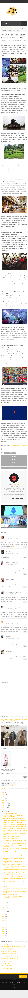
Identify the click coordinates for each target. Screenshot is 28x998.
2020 (3, 914)
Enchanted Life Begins (17, 982)
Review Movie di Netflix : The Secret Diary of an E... (15, 822)
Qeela (7, 537)
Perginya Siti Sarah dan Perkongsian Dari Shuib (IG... (15, 874)
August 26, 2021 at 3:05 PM (12, 564)
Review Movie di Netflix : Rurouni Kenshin (12, 864)
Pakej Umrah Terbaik (6, 961)
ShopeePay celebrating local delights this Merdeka (14, 824)
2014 (3, 926)
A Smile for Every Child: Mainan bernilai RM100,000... (15, 820)
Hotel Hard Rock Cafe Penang (8, 949)
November (5, 805)
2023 (3, 798)
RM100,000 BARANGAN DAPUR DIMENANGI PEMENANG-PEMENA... (13, 816)
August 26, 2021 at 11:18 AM (12, 538)
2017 (3, 920)
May (4, 904)
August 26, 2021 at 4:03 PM (12, 581)
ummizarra (9, 621)
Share (14, 459)
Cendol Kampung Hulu (6, 960)
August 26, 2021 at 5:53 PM (12, 593)
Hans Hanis (9, 551)
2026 (3, 792)
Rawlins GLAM (10, 579)
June (4, 902)
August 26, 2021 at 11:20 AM (12, 553)
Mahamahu (9, 651)
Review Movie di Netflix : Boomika (11, 836)
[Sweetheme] (10, 498)
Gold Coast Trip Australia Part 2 (8, 953)
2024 (3, 796)
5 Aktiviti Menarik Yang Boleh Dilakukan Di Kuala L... (15, 828)
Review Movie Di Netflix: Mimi (10, 894)
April (4, 906)
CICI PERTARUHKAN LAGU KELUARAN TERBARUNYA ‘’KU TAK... (12, 897)
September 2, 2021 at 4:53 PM (12, 653)
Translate (11, 785)
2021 (3, 802)
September (6, 809)
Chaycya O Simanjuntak (12, 592)
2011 (3, 931)
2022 (3, 800)
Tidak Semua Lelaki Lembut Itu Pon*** (11, 813)
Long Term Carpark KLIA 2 (7, 948)
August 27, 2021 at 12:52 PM (12, 608)
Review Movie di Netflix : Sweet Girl (11, 838)
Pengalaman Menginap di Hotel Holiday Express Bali (13, 946)
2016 (3, 922)
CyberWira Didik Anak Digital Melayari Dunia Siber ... (15, 872)
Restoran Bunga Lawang (6, 968)
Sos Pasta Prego (5, 963)
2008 (3, 937)
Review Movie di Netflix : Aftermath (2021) (12, 876)
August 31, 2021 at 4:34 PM (12, 623)
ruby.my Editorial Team (12, 607)
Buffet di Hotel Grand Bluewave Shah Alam (11, 956)
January (5, 911)
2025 (3, 794)
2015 (3, 924)
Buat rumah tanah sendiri (7, 966)
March (5, 907)
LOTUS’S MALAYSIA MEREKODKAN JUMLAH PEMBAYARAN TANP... (14, 867)
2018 (3, 918)
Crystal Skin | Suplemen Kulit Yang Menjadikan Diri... (15, 843)
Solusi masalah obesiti (6, 965)
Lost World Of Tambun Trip (7, 944)
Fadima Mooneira (10, 562)
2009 (3, 935)
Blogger (17, 987)
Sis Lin (8, 636)
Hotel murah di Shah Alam (7, 955)
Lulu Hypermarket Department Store (9, 958)
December (5, 803)
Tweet (14, 456)
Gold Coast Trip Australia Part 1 (8, 951)
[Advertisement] (14, 699)
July (4, 900)
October (5, 807)
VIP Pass (5, 437)
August (5, 811)
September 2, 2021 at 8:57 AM (12, 638)
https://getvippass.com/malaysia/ (18, 445)
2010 (3, 933)
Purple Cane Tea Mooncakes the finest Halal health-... (15, 826)
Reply (25, 546)
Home (2, 28)
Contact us (24, 976)
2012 (3, 929)
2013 (3, 928)
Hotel (6, 28)
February (5, 909)
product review (13, 28)
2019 (3, 916)
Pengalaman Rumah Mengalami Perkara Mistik (13, 818)
